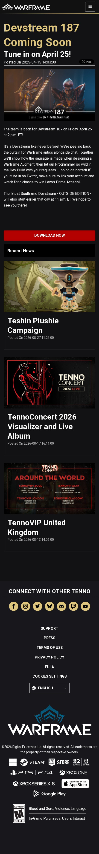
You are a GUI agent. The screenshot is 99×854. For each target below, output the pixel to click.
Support (49, 628)
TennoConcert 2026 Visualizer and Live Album (42, 426)
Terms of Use (50, 647)
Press (49, 638)
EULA (49, 667)
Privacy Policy (49, 657)
